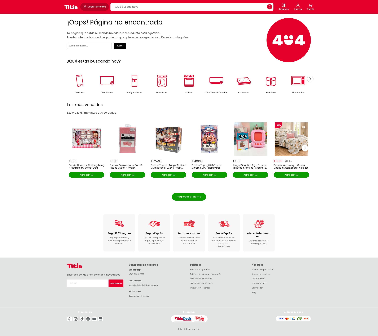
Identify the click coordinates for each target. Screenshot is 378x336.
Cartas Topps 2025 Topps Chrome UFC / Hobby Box (206, 166)
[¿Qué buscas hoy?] (269, 6)
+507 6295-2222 (136, 274)
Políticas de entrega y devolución (205, 274)
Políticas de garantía (200, 269)
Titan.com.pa (193, 329)
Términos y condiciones (201, 283)
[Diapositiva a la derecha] (310, 79)
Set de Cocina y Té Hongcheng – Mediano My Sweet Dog (86, 166)
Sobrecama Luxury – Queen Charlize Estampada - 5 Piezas (291, 166)
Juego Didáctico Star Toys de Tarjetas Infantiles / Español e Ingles (250, 166)
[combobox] (191, 7)
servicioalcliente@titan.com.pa (143, 285)
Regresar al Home (189, 196)
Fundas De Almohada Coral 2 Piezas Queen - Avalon (126, 166)
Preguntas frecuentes (200, 287)
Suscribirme (116, 283)
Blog (254, 292)
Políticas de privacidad (201, 278)
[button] (94, 7)
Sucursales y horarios (139, 296)
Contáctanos (258, 278)
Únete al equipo (259, 283)
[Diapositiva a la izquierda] (68, 79)
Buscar (120, 45)
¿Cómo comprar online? (263, 269)
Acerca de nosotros (261, 274)
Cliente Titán (257, 287)
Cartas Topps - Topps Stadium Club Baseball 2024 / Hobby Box (168, 166)
